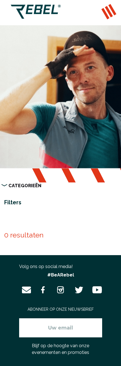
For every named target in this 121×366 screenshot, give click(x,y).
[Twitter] (78, 290)
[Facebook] (43, 290)
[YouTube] (95, 290)
